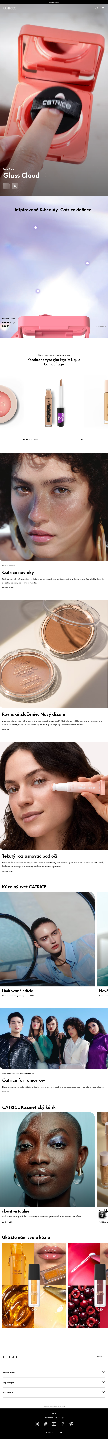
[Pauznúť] (6, 186)
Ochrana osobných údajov (54, 1417)
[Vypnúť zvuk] (15, 186)
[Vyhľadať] (97, 8)
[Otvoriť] (103, 8)
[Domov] (10, 8)
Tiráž (54, 1413)
